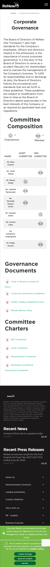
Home (13, 13)
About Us (10, 477)
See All (43, 436)
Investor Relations (14, 499)
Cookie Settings (25, 554)
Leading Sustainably (15, 492)
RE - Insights (12, 515)
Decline (25, 563)
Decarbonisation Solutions (18, 485)
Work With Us (12, 508)
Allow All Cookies (25, 558)
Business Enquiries (14, 523)
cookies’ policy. (36, 549)
